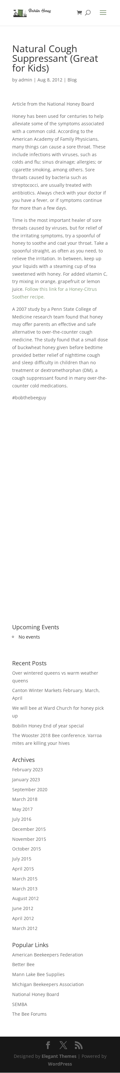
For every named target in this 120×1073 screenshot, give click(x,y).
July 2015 (21, 859)
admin (25, 80)
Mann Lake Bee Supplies (38, 974)
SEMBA (19, 1004)
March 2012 (24, 928)
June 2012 (22, 908)
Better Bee (23, 964)
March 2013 (24, 889)
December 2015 (29, 829)
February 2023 (27, 769)
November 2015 (29, 839)
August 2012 (25, 898)
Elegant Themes (59, 1056)
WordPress (60, 1064)
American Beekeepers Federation (47, 955)
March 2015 (24, 879)
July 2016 (21, 819)
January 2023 (26, 779)
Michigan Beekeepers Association (48, 984)
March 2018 (24, 799)
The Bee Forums (29, 1014)
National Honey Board (35, 994)
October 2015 (26, 849)
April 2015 (23, 869)
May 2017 (22, 809)
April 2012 (23, 918)
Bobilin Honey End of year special (48, 726)
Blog (72, 80)
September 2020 (29, 789)
